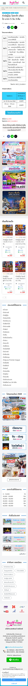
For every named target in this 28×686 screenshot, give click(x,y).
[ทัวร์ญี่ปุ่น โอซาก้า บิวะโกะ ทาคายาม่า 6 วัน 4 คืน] (20, 230)
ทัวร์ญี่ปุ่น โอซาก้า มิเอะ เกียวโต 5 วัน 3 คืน (20, 278)
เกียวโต (16, 12)
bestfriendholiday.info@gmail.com (13, 669)
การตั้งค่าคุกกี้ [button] (14, 683)
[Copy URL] (15, 27)
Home (3, 8)
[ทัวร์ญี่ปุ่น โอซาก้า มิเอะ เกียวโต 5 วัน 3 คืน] (20, 266)
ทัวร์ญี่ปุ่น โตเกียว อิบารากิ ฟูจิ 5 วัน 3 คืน (7, 278)
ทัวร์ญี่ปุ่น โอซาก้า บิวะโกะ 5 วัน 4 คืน (7, 242)
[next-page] (6, 297)
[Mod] (3, 23)
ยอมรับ (14, 679)
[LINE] (12, 27)
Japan (12, 12)
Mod (6, 23)
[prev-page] (3, 297)
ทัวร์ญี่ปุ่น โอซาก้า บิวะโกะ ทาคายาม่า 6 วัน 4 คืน (20, 242)
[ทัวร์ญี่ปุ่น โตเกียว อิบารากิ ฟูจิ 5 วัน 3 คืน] (7, 266)
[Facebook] (8, 27)
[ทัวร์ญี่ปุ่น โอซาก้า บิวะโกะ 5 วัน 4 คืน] (7, 230)
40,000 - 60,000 (8, 8)
